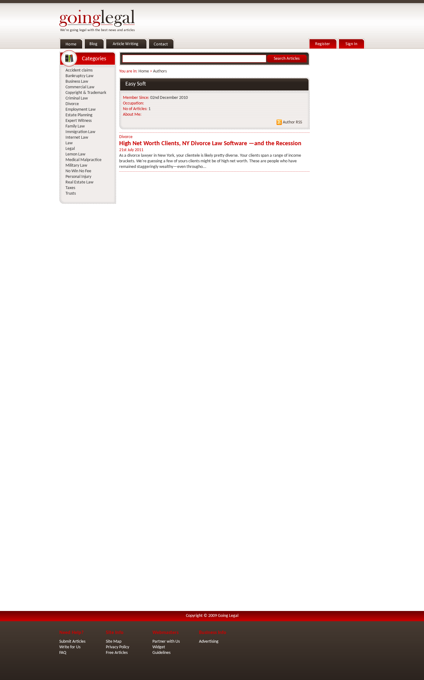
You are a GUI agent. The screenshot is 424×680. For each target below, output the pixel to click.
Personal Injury (78, 176)
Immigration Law (80, 132)
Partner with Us (166, 641)
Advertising (209, 641)
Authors (160, 71)
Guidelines (161, 652)
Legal (70, 148)
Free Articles (117, 652)
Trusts (70, 193)
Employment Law (80, 109)
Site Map (113, 641)
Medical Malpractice (83, 160)
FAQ (62, 652)
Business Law (76, 81)
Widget (158, 647)
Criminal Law (76, 98)
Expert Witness (78, 120)
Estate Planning (78, 115)
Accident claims (78, 70)
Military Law (76, 165)
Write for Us (69, 647)
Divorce (126, 137)
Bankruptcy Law (79, 76)
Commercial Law (79, 87)
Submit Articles (72, 641)
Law (69, 143)
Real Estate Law (79, 182)
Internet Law (76, 137)
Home (143, 71)
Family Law (75, 126)
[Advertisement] (338, 143)
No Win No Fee (78, 171)
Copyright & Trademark (85, 92)
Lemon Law (75, 154)
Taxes (70, 188)
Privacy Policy (117, 647)
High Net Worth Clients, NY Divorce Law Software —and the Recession (210, 144)
